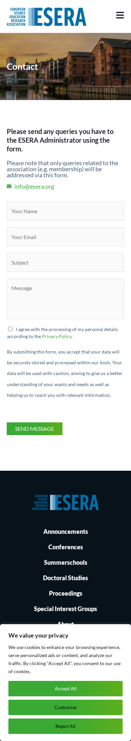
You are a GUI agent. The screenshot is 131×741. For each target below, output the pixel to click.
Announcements (65, 531)
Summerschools (65, 562)
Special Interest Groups (65, 608)
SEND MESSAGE (34, 428)
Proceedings (65, 593)
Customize (65, 707)
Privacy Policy (57, 336)
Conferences (65, 547)
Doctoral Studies (65, 578)
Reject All (65, 726)
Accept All (66, 688)
